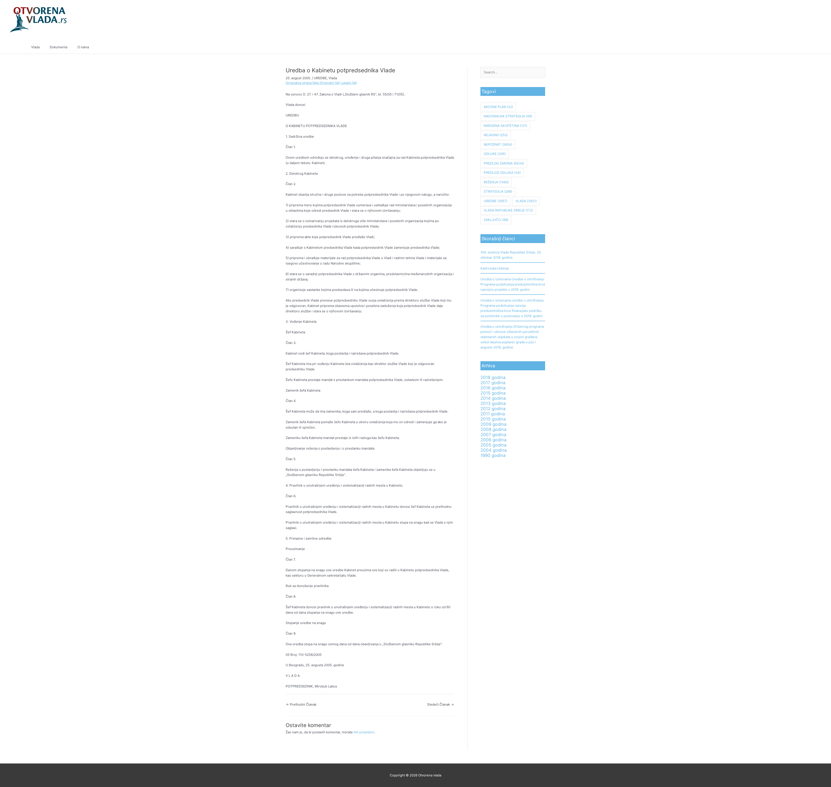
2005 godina (493, 445)
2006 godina (493, 439)
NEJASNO (496, 135)
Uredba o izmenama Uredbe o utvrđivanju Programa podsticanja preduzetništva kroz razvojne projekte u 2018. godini (512, 284)
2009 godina (493, 424)
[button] (798, 47)
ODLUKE (495, 154)
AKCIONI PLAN (498, 107)
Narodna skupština (505, 126)
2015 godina (493, 393)
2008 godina (493, 429)
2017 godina (492, 382)
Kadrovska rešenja (494, 268)
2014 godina (493, 398)
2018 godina (493, 377)
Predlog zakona (504, 163)
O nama (83, 47)
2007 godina (493, 434)
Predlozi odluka (502, 173)
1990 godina (493, 455)
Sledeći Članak (440, 704)
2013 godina (493, 403)
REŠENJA (496, 182)
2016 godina (493, 387)
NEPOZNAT (498, 144)
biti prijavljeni (364, 732)
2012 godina (493, 408)
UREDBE (320, 78)
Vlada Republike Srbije (508, 210)
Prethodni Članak (301, 704)
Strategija (498, 191)
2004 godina (493, 450)
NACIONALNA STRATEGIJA (508, 116)
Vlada (35, 47)
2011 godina (492, 413)
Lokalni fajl (349, 83)
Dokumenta (58, 47)
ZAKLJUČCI (496, 220)
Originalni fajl (330, 83)
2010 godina (493, 419)
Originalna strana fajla (303, 83)
